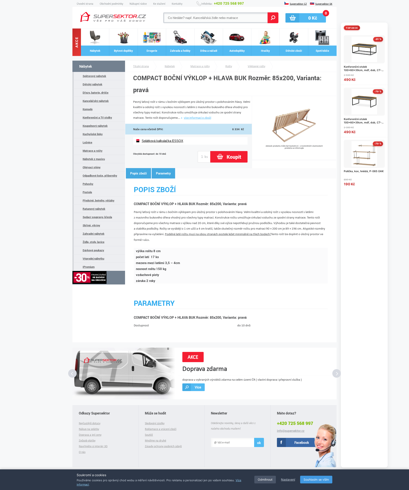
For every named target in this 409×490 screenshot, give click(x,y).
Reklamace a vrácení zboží (160, 429)
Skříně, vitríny (91, 225)
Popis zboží (138, 173)
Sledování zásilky (154, 423)
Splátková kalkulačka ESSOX (162, 141)
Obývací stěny (92, 167)
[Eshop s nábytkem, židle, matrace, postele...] (113, 16)
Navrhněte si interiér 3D (93, 446)
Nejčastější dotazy (89, 423)
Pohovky (88, 184)
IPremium (89, 267)
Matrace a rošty (92, 151)
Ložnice (87, 142)
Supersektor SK (323, 3)
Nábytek (85, 66)
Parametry (163, 173)
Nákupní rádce (138, 4)
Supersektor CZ (298, 3)
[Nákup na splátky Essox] (98, 277)
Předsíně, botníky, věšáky (98, 200)
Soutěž (149, 435)
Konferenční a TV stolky (97, 117)
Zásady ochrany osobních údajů (163, 446)
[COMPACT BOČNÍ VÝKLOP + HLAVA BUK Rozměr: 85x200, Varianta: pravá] (294, 143)
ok (259, 442)
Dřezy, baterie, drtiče (95, 92)
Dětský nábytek (92, 84)
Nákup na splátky (89, 429)
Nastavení (288, 479)
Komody (88, 109)
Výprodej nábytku (93, 258)
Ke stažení (159, 4)
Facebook (301, 442)
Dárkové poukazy (93, 250)
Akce (77, 42)
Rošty (228, 66)
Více (198, 387)
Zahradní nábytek (93, 234)
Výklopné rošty (256, 66)
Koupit (234, 157)
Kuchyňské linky (93, 134)
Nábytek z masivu (94, 159)
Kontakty (177, 4)
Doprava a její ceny (90, 435)
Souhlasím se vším (316, 479)
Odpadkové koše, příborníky (100, 175)
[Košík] (305, 18)
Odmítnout (265, 479)
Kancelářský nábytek (96, 101)
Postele (87, 192)
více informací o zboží (197, 118)
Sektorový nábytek (94, 76)
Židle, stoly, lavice (93, 242)
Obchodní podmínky (111, 4)
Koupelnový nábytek (95, 126)
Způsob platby (87, 440)
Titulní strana (141, 66)
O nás (82, 452)
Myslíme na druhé (155, 440)
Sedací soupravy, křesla (97, 217)
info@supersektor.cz (290, 430)
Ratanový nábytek (94, 209)
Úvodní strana (85, 4)
